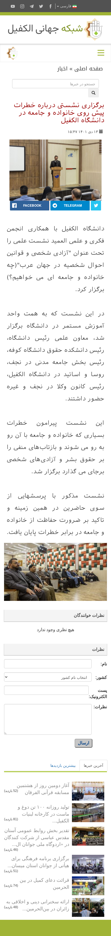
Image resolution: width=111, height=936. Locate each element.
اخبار (62, 68)
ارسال (83, 743)
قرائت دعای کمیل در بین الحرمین (44, 883)
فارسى (65, 6)
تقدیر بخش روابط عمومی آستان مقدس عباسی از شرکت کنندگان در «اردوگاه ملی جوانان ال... (36, 836)
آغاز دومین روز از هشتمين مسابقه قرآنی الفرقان (43, 788)
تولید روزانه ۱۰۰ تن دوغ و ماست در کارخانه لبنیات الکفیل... (43, 813)
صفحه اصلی (88, 68)
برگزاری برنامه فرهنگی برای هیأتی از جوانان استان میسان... (38, 862)
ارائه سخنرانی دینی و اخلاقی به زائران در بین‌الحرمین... (37, 905)
